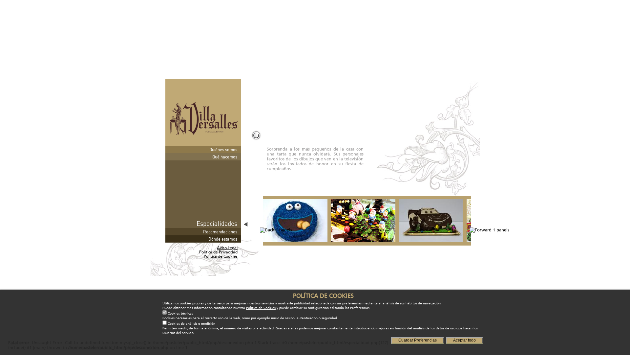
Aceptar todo (464, 340)
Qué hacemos (224, 156)
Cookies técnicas (180, 314)
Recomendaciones (220, 231)
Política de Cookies (221, 256)
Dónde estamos (222, 239)
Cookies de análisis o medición (191, 324)
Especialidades (217, 223)
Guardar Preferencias (417, 340)
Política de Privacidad (218, 252)
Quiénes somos (223, 149)
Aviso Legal (227, 248)
